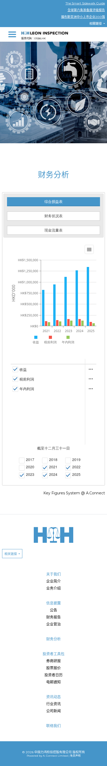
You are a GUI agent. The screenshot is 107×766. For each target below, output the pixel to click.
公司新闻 (53, 710)
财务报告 (53, 617)
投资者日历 (53, 674)
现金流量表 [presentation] (53, 230)
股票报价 (53, 667)
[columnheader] (48, 361)
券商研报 (53, 660)
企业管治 (53, 624)
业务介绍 (53, 588)
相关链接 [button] (11, 554)
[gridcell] (48, 369)
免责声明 (75, 755)
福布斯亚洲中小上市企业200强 (83, 17)
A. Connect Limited (55, 755)
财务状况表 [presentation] (53, 216)
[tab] (53, 201)
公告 (53, 610)
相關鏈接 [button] (96, 24)
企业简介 (53, 581)
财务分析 (53, 639)
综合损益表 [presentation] (53, 202)
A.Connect (95, 493)
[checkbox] (19, 369)
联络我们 (53, 725)
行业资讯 (53, 703)
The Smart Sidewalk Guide (85, 3)
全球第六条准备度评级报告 (86, 10)
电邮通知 (53, 682)
